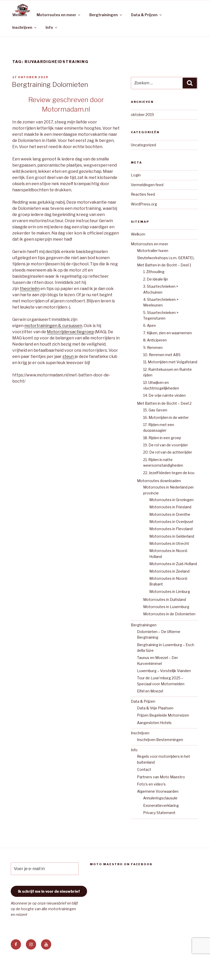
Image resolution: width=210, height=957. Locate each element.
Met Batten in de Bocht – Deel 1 (164, 265)
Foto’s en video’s (151, 784)
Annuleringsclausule (160, 798)
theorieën (30, 288)
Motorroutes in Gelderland (171, 536)
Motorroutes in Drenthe (169, 514)
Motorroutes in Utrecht (169, 543)
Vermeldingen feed (147, 185)
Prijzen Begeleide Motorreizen (163, 715)
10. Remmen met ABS (162, 355)
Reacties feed (143, 194)
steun (68, 356)
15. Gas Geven (155, 410)
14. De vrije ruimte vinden (164, 395)
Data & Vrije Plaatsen (155, 708)
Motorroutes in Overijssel (171, 521)
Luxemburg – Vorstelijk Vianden (164, 671)
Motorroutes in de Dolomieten (169, 614)
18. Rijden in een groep (162, 438)
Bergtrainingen (103, 15)
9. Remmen (153, 347)
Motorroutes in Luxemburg (166, 606)
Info (49, 27)
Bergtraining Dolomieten (50, 84)
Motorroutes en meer (56, 15)
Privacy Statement (159, 812)
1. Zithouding (153, 271)
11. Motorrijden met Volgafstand (170, 362)
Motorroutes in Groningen (171, 500)
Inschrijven (22, 27)
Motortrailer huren (152, 250)
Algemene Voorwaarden (157, 791)
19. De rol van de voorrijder (165, 445)
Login (136, 175)
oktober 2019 (142, 114)
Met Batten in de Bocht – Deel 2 (164, 403)
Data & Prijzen (144, 15)
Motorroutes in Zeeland (169, 571)
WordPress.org (144, 204)
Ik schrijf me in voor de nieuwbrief (49, 891)
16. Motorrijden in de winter (166, 417)
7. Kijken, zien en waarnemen (167, 333)
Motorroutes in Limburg (169, 591)
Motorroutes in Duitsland (164, 599)
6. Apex (149, 325)
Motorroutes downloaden (159, 480)
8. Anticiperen (155, 340)
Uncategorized (143, 145)
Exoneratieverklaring (161, 805)
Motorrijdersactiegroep (70, 331)
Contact (144, 769)
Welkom (19, 15)
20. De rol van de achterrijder (167, 452)
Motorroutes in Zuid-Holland (173, 564)
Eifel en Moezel (150, 691)
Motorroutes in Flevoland (171, 529)
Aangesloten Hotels (154, 722)
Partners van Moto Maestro (161, 777)
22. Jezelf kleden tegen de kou (168, 473)
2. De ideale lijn (155, 279)
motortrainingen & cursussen (53, 325)
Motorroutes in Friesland (170, 507)
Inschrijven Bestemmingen (160, 739)
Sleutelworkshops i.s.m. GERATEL (166, 258)
